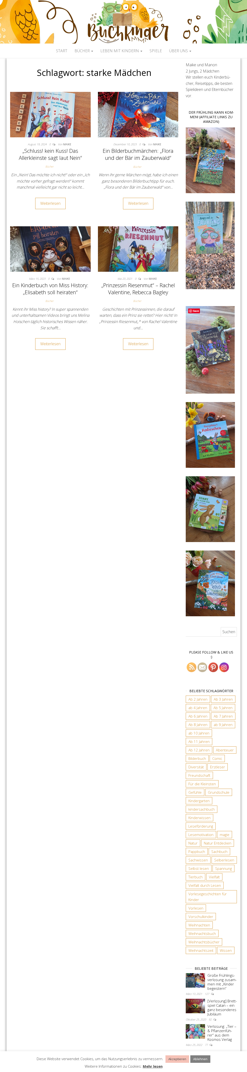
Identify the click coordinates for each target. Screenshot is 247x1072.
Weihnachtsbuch (202, 933)
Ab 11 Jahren (199, 741)
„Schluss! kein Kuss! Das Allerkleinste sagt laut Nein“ (50, 154)
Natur (193, 843)
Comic (217, 758)
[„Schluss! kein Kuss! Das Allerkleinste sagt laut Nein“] (50, 114)
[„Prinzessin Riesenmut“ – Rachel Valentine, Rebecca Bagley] (138, 248)
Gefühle (195, 792)
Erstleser (217, 766)
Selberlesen (224, 860)
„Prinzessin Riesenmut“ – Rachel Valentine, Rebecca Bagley (138, 288)
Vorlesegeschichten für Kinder (207, 896)
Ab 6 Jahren (197, 716)
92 (210, 1019)
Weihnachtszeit (200, 950)
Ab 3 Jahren (223, 699)
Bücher (83, 50)
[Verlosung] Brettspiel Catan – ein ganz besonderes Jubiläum (222, 1007)
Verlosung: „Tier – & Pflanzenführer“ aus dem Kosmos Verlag (221, 1033)
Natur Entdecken (217, 843)
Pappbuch (196, 851)
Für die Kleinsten (202, 783)
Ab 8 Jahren (197, 724)
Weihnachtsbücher (204, 942)
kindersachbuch (201, 809)
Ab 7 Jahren (223, 716)
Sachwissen (198, 860)
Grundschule (218, 792)
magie (224, 834)
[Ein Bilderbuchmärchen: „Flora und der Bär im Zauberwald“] (138, 114)
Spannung (223, 868)
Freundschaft (199, 775)
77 (206, 1045)
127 (207, 994)
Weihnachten (199, 925)
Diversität (196, 766)
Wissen (226, 950)
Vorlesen (195, 908)
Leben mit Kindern (120, 50)
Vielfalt (214, 876)
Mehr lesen (153, 1066)
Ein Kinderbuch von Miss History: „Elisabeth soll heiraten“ (50, 288)
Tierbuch (195, 876)
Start (61, 50)
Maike (67, 144)
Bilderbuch (197, 758)
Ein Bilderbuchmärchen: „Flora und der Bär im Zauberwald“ (138, 154)
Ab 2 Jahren (197, 699)
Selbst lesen (198, 868)
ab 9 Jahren (223, 724)
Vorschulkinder (200, 916)
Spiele (156, 50)
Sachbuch (219, 851)
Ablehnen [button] (200, 1059)
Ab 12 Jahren (199, 750)
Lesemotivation (200, 834)
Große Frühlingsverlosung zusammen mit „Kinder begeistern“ (222, 982)
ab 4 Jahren (197, 707)
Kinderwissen (199, 817)
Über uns (179, 50)
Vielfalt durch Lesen (204, 885)
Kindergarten (199, 800)
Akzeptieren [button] (177, 1059)
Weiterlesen (50, 203)
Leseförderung (200, 826)
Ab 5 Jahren (223, 707)
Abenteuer (225, 750)
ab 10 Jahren (198, 733)
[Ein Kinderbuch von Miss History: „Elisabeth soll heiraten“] (50, 248)
